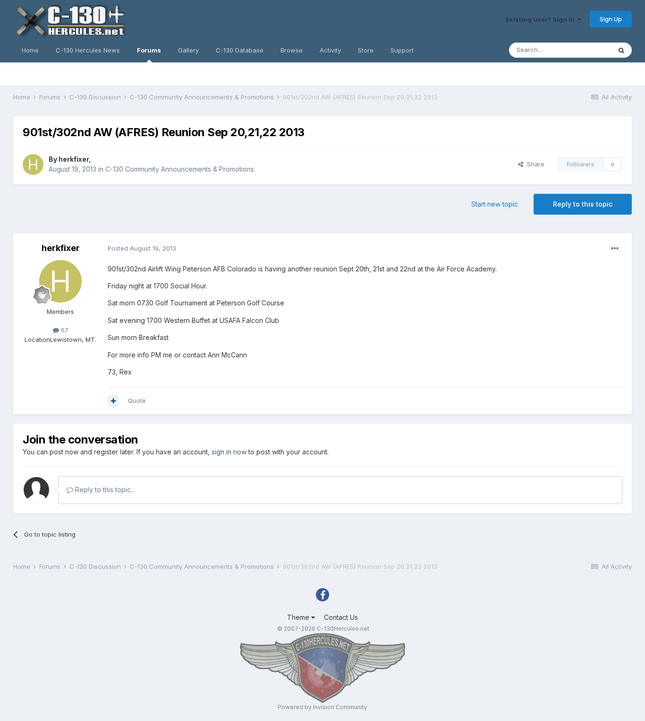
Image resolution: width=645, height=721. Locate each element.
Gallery (188, 50)
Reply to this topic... (104, 490)
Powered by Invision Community (322, 707)
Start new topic (494, 204)
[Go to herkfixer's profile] (33, 164)
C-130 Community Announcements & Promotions (179, 169)
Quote (137, 400)
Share (533, 164)
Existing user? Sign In (541, 19)
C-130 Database (239, 50)
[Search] (621, 50)
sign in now (229, 452)
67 (63, 330)
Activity (330, 50)
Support (402, 50)
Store (365, 50)
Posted (142, 248)
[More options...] (614, 248)
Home (30, 50)
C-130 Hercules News (88, 50)
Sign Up (611, 19)
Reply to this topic (582, 204)
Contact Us (341, 617)
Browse (291, 50)
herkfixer (74, 159)
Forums (149, 50)
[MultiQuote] (113, 401)
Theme (299, 617)
